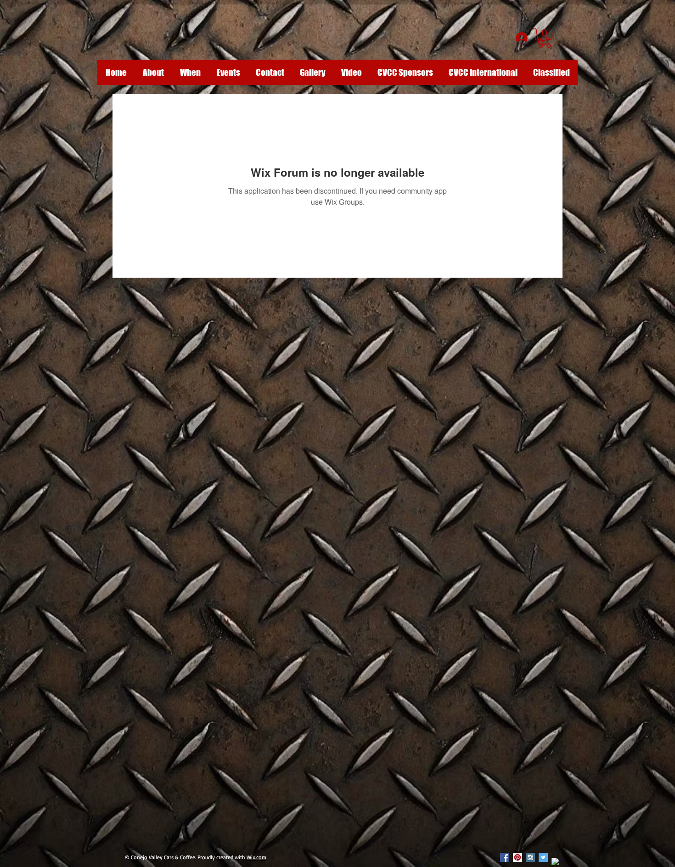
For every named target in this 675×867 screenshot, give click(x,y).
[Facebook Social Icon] (504, 857)
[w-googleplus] (556, 862)
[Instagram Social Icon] (530, 857)
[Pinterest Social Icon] (517, 857)
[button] (544, 38)
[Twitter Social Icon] (543, 857)
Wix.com (256, 857)
